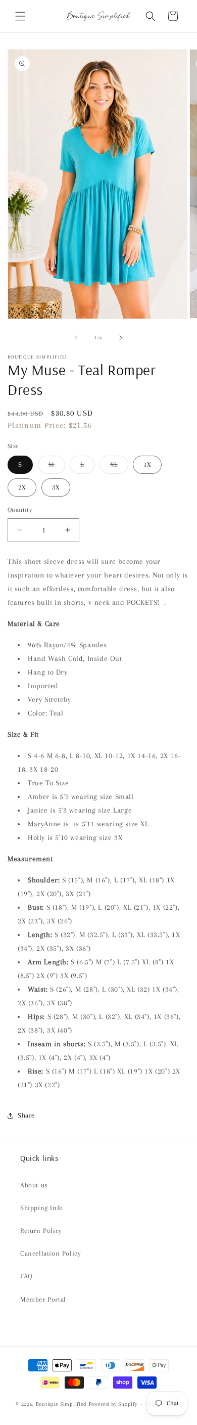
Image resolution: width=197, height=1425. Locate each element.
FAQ (26, 1276)
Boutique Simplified (62, 1404)
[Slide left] (76, 338)
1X (147, 464)
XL (119, 467)
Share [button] (26, 1115)
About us (34, 1185)
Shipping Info (41, 1208)
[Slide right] (121, 338)
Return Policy (41, 1230)
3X (56, 487)
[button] (20, 16)
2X (22, 487)
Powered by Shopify (113, 1404)
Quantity (20, 509)
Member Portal (43, 1299)
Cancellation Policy (50, 1253)
